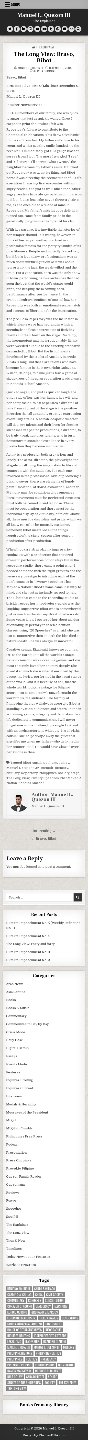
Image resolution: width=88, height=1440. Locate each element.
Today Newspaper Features (28, 1257)
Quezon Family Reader (24, 1176)
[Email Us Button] (71, 29)
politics (31, 1359)
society (63, 773)
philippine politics (48, 1353)
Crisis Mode (15, 1032)
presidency (48, 1359)
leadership (32, 1341)
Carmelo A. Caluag (19, 1294)
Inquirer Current (19, 1088)
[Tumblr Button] (51, 29)
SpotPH (12, 1216)
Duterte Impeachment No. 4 (28, 936)
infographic (53, 1330)
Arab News (14, 984)
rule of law (14, 1376)
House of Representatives (24, 1330)
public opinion (45, 1365)
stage (75, 773)
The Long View (45, 47)
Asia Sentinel (16, 992)
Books (11, 1000)
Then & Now (15, 1240)
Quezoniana (15, 1184)
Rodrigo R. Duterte (48, 1371)
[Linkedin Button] (24, 29)
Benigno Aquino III (19, 1288)
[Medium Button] (44, 29)
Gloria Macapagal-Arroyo (24, 1324)
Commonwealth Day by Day (27, 1024)
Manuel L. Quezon (18, 1347)
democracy (43, 1306)
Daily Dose (14, 1040)
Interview (14, 1096)
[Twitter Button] (10, 29)
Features (13, 1072)
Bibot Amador (33, 763)
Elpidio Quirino (17, 1312)
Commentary (16, 1016)
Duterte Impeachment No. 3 (28, 952)
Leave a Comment (45, 70)
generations (70, 1318)
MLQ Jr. (12, 1120)
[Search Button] (78, 29)
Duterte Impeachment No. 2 (28, 960)
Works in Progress (21, 1265)
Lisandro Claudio (54, 1341)
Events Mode (16, 1064)
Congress (34, 1300)
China (39, 1294)
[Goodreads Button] (65, 29)
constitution (54, 1300)
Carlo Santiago (44, 1288)
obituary (13, 773)
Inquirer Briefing (19, 1080)
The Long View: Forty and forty (30, 944)
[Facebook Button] (17, 29)
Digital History (17, 1048)
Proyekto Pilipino (20, 1168)
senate (52, 1376)
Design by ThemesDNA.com (44, 1435)
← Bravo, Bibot (44, 839)
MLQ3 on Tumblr (19, 1128)
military (68, 1347)
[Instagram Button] (30, 29)
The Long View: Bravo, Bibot (44, 57)
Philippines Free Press (24, 1136)
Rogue (11, 1200)
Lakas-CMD (14, 1341)
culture (51, 763)
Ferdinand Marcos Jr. (21, 1318)
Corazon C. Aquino (19, 1306)
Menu (15, 4)
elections (61, 1306)
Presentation (16, 1152)
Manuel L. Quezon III (44, 15)
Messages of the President (27, 1112)
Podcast (12, 1144)
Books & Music (17, 1008)
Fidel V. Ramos (49, 1318)
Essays (11, 1056)
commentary (15, 1300)
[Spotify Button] (58, 29)
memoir (47, 768)
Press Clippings (18, 1160)
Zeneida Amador (31, 783)
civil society (55, 1294)
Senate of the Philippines (24, 1382)
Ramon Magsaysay (19, 1371)
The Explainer (17, 1224)
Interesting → (44, 831)
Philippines (14, 1359)
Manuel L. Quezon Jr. (23, 768)
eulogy (64, 763)
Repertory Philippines (39, 773)
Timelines (14, 1248)
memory (61, 768)
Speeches (14, 1208)
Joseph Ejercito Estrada (50, 1335)
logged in (33, 866)
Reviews (13, 1192)
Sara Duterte (35, 1376)
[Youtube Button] (37, 29)
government (53, 1324)
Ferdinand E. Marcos (44, 1312)
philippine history (19, 1353)
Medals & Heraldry (21, 1104)
